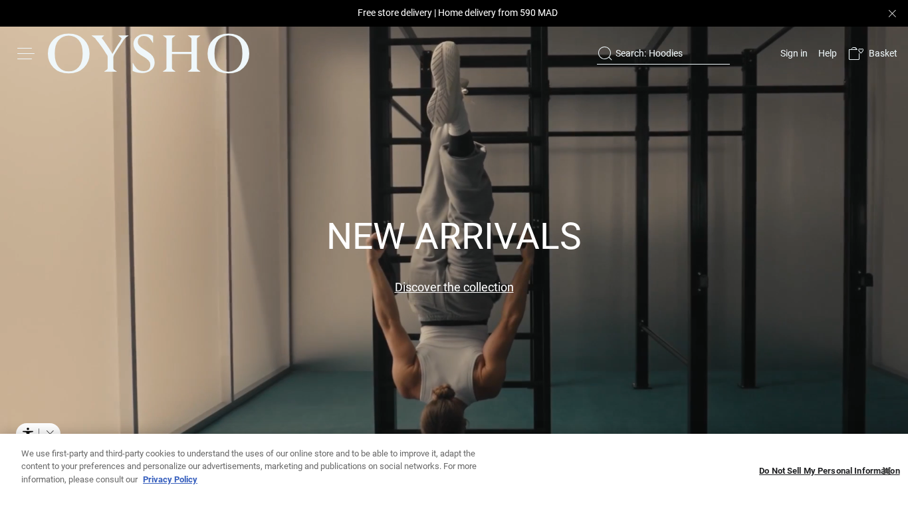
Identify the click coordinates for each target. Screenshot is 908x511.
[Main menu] (26, 53)
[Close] (886, 471)
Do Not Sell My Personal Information (829, 471)
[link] (793, 53)
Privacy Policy (170, 479)
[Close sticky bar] (892, 13)
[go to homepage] (148, 53)
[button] (872, 53)
